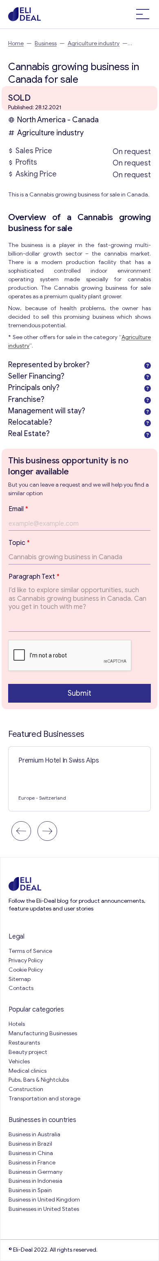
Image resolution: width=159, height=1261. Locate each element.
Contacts (21, 988)
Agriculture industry (93, 43)
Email (18, 509)
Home (16, 43)
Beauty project (28, 1052)
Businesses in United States (44, 1209)
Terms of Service (30, 951)
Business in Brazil (30, 1143)
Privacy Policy (26, 960)
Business (46, 43)
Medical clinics (27, 1070)
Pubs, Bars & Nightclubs (39, 1079)
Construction (26, 1089)
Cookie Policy (26, 969)
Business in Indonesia (35, 1180)
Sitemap (20, 979)
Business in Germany (35, 1171)
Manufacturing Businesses (43, 1033)
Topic (19, 543)
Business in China (31, 1153)
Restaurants (24, 1042)
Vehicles (19, 1061)
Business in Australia (34, 1134)
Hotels (17, 1024)
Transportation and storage (44, 1098)
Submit (79, 693)
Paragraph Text (34, 577)
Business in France (32, 1162)
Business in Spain (30, 1190)
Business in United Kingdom (44, 1199)
